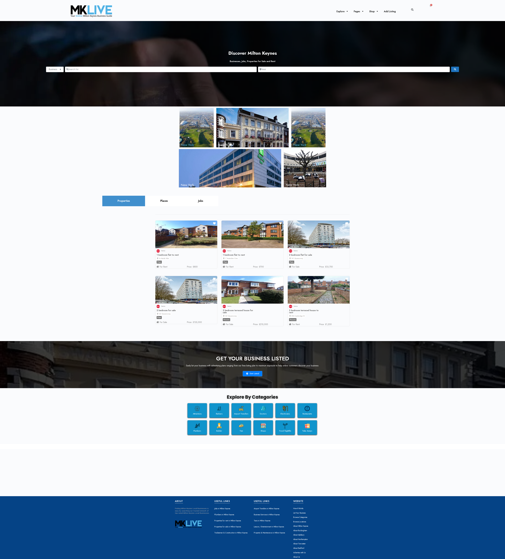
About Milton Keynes (300, 526)
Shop (372, 11)
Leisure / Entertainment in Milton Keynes (269, 526)
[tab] (123, 201)
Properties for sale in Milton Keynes (227, 526)
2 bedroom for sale (166, 310)
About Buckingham (300, 530)
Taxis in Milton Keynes (262, 520)
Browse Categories (300, 517)
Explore (341, 11)
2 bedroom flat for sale (300, 254)
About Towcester (299, 543)
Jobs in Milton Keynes (222, 508)
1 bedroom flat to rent (168, 254)
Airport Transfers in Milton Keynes (266, 508)
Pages (357, 11)
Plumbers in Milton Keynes (224, 514)
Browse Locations (299, 521)
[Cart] (430, 6)
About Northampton (300, 539)
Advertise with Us (299, 552)
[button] (163, 258)
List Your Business (299, 513)
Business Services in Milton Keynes (267, 514)
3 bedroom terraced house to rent (304, 311)
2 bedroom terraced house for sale (238, 311)
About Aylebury (298, 535)
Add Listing (390, 11)
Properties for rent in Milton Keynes (227, 520)
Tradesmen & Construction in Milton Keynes (231, 532)
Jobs (200, 201)
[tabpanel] (252, 273)
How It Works (298, 508)
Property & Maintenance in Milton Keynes (269, 532)
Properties (123, 201)
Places (164, 201)
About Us (296, 557)
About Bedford (298, 548)
